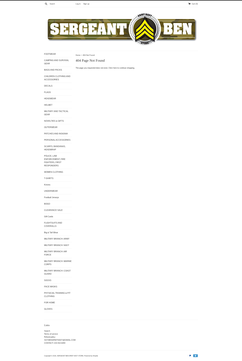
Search (47, 331)
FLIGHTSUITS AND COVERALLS (53, 224)
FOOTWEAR (50, 54)
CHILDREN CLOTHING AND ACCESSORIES (57, 78)
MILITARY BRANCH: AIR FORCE (55, 253)
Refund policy (49, 337)
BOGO (47, 204)
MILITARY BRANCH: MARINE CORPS (58, 263)
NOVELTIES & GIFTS (54, 121)
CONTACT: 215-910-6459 (54, 343)
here (115, 68)
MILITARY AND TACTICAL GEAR (56, 113)
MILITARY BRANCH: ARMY (56, 239)
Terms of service (51, 334)
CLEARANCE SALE (53, 210)
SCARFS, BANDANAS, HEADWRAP (55, 148)
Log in (78, 4)
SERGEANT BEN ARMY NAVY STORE (70, 356)
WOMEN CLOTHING (53, 172)
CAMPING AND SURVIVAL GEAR (56, 62)
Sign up (86, 4)
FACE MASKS (50, 287)
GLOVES (48, 309)
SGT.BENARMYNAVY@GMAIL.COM (60, 340)
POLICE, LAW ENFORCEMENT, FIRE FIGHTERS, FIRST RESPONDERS (54, 161)
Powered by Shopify (91, 356)
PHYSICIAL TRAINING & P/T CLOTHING (57, 294)
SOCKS (47, 280)
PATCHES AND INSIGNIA (56, 134)
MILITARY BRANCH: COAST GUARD (57, 272)
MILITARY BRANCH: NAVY (56, 245)
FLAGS (47, 92)
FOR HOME (49, 303)
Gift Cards (48, 216)
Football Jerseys (51, 197)
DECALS (48, 86)
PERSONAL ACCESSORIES (57, 140)
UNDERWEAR (51, 191)
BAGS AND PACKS (53, 70)
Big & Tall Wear (51, 232)
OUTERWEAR (50, 127)
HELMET (48, 105)
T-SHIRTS (48, 178)
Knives (47, 185)
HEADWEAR (50, 98)
